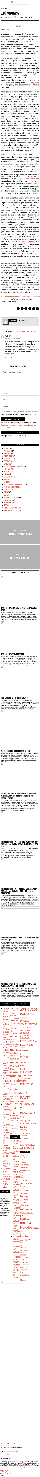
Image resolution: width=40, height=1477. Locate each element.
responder (34, 82)
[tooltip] (18, 308)
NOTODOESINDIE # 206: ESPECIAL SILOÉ (8, 1183)
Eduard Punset (28, 241)
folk (11, 1046)
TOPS (6, 505)
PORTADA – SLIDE (10, 489)
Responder (9, 358)
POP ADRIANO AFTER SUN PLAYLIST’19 (15, 698)
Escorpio (13, 1039)
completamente (31, 179)
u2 (18, 1128)
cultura (13, 1023)
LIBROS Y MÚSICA (10, 476)
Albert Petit (14, 1008)
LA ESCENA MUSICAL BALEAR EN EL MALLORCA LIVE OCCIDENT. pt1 (20, 938)
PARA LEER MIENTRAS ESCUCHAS (14, 484)
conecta (23, 140)
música (15, 1076)
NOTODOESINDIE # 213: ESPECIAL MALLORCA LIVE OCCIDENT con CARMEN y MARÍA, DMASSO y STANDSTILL (19, 891)
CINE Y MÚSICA (9, 456)
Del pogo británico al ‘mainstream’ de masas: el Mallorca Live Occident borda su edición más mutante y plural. (18, 796)
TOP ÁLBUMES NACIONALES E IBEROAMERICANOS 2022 (19, 609)
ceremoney (14, 1018)
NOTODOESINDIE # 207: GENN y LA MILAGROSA (8, 1172)
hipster (15, 1046)
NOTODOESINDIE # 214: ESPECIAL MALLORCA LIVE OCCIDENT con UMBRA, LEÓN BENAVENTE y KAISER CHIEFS (19, 844)
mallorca (16, 1062)
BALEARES (7, 453)
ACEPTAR (4, 1471)
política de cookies (28, 1465)
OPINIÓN (7, 482)
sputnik (12, 1106)
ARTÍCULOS (4, 9)
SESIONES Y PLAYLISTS (11, 497)
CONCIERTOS (8, 458)
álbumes (13, 1133)
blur (11, 1011)
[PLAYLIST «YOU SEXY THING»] (20, 532)
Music (6, 479)
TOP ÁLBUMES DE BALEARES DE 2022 (14, 654)
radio (17, 1093)
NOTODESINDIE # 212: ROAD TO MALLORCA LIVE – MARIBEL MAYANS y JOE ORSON (19, 985)
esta (31, 176)
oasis (12, 1084)
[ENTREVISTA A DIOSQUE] (20, 557)
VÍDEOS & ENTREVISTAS (11, 510)
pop (11, 1093)
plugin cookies (26, 1467)
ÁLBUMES (7, 448)
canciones (13, 1016)
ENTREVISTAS (8, 469)
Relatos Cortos (14, 1096)
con (21, 39)
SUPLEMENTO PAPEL (10, 502)
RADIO (6, 492)
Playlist (14, 1089)
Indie (13, 1049)
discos (13, 1028)
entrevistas (16, 1036)
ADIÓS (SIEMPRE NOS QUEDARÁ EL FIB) (15, 751)
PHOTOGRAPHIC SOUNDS (12, 487)
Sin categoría (8, 500)
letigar (21, 17)
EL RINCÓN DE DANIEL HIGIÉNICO (14, 466)
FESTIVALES (7, 471)
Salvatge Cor (14, 1101)
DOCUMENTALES (9, 461)
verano (12, 1131)
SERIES (6, 495)
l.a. (13, 1053)
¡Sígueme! (5, 438)
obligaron (17, 282)
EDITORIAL (7, 464)
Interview (7, 474)
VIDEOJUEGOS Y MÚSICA (12, 507)
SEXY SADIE (14, 1103)
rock (12, 1099)
